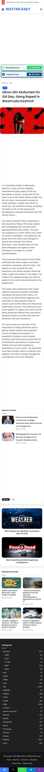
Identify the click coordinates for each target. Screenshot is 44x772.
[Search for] (41, 10)
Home (6, 83)
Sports (5, 725)
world (5, 743)
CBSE (7, 655)
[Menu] (3, 10)
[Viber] (39, 769)
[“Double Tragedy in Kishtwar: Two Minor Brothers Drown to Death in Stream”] (11, 613)
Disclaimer (33, 760)
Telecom (6, 732)
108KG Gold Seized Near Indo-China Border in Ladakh (9, 592)
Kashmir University (10, 711)
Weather (6, 739)
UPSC (7, 669)
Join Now (35, 67)
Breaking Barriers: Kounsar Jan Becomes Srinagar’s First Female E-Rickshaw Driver (28, 437)
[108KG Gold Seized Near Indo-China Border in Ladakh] (11, 582)
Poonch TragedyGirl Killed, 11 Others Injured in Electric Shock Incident (32, 624)
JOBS (5, 704)
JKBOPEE (6, 690)
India (5, 683)
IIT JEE (7, 662)
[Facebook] (4, 769)
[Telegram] (30, 769)
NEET (7, 666)
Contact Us (25, 760)
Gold (4, 672)
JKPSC (5, 697)
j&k (13, 499)
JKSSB (5, 701)
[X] (13, 769)
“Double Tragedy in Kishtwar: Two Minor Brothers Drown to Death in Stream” (10, 624)
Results (5, 718)
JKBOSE (6, 694)
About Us (16, 760)
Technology (7, 729)
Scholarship (7, 722)
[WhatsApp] (22, 769)
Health (5, 676)
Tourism (6, 736)
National (6, 715)
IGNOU (5, 680)
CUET (7, 658)
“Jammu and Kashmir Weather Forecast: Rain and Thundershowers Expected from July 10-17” (32, 595)
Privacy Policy (16, 763)
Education (6, 651)
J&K (11, 83)
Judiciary (6, 708)
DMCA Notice (27, 763)
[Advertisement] (22, 41)
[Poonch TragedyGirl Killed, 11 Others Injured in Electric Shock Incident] (32, 613)
